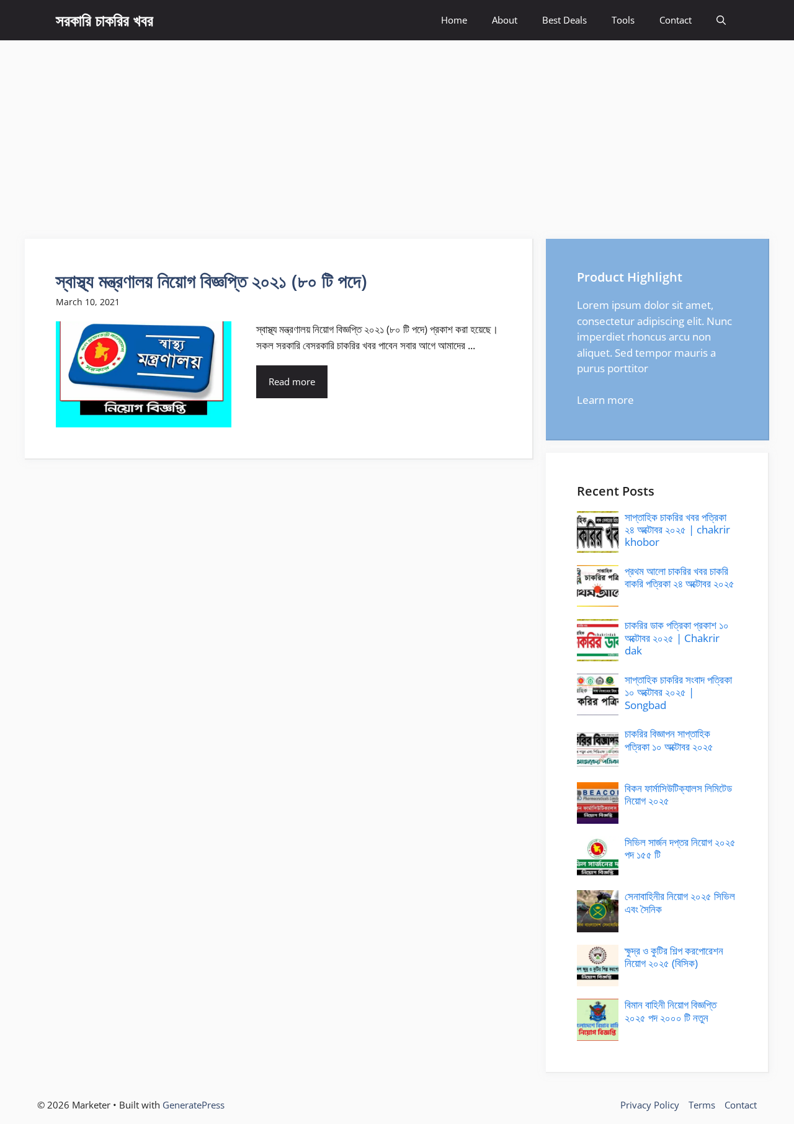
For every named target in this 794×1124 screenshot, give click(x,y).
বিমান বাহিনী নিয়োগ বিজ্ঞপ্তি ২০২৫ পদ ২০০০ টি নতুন (670, 1010)
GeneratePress (194, 1105)
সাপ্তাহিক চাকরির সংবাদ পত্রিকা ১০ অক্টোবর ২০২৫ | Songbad (678, 692)
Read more (292, 381)
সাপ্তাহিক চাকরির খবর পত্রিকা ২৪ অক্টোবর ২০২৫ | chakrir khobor (677, 530)
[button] (721, 20)
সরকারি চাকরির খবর (104, 19)
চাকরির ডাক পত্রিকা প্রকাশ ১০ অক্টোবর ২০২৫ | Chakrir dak (677, 638)
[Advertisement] (397, 133)
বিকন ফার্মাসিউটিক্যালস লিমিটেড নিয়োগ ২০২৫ (678, 794)
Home (454, 20)
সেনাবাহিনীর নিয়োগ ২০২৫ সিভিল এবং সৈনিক (680, 902)
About (504, 20)
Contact (675, 20)
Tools (623, 20)
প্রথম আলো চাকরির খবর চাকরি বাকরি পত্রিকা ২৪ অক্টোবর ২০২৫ (679, 577)
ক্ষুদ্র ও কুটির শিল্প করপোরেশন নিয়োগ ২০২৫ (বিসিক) (674, 956)
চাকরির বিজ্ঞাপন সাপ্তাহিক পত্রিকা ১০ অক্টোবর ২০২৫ (669, 739)
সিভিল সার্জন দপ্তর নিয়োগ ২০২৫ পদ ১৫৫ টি (680, 848)
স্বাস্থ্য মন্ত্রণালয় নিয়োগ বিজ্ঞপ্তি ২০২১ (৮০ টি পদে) (211, 280)
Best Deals (564, 20)
